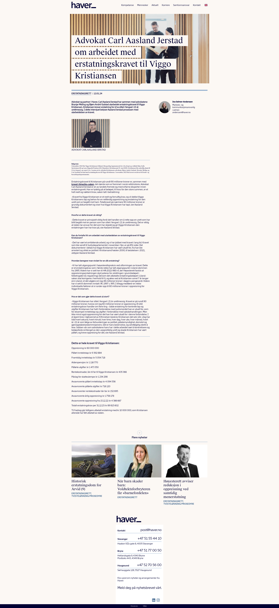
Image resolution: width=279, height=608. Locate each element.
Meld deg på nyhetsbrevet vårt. (139, 588)
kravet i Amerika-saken (82, 184)
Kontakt (197, 5)
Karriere (166, 5)
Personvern (134, 606)
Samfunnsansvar (181, 5)
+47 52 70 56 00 (149, 565)
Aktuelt (155, 5)
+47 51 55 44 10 (150, 538)
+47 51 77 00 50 (149, 550)
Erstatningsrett (81, 94)
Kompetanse (127, 5)
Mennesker (142, 5)
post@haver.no (151, 530)
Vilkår (145, 606)
